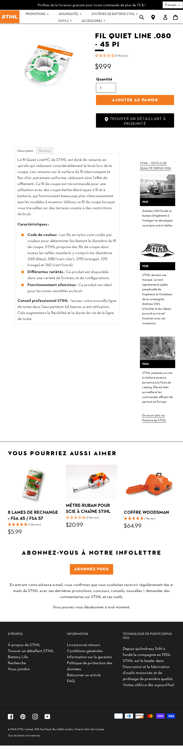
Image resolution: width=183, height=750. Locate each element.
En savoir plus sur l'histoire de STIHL (154, 417)
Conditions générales (85, 650)
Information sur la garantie (89, 656)
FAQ (71, 680)
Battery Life (18, 656)
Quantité (104, 79)
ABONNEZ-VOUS (91, 569)
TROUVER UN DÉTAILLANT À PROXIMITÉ (137, 121)
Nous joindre (18, 668)
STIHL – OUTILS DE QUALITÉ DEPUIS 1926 (155, 165)
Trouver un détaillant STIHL (31, 650)
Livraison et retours (83, 644)
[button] (135, 55)
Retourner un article (84, 674)
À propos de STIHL (24, 644)
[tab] (25, 150)
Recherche (17, 662)
